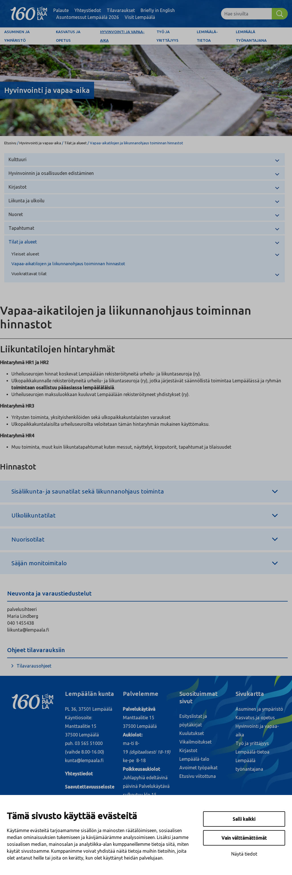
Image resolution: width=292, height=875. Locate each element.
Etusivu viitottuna (197, 776)
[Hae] (280, 13)
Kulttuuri (18, 159)
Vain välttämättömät (244, 837)
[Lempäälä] (28, 14)
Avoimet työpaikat (198, 767)
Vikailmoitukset (195, 741)
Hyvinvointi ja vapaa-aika (122, 36)
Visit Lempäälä (140, 17)
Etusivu (10, 143)
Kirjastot (18, 186)
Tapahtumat (21, 228)
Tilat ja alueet (75, 143)
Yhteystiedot (87, 10)
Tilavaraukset (121, 10)
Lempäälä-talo (194, 759)
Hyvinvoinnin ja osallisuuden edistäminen (51, 173)
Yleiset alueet (25, 253)
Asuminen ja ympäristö (17, 36)
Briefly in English (158, 10)
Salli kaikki (244, 819)
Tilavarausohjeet (34, 665)
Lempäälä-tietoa (207, 36)
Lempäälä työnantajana (251, 36)
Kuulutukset (191, 733)
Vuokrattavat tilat (29, 273)
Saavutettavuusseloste (89, 786)
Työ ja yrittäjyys (168, 36)
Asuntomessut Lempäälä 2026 (87, 17)
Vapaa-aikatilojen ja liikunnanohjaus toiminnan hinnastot (68, 263)
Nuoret (16, 214)
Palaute (61, 10)
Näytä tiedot (244, 853)
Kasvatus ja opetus (68, 36)
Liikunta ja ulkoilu (26, 200)
